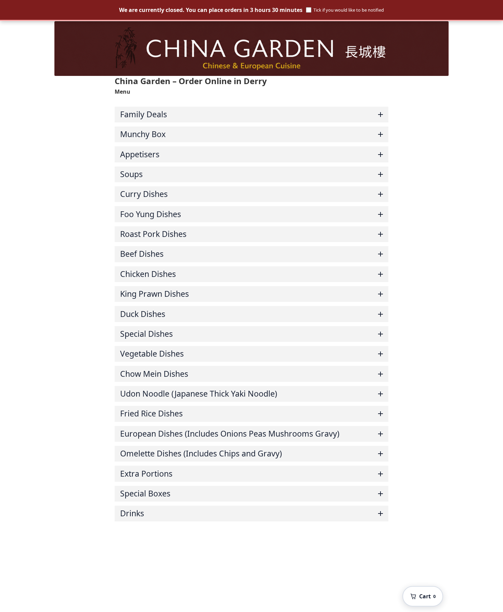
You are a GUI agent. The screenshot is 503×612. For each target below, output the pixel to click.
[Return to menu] (251, 48)
